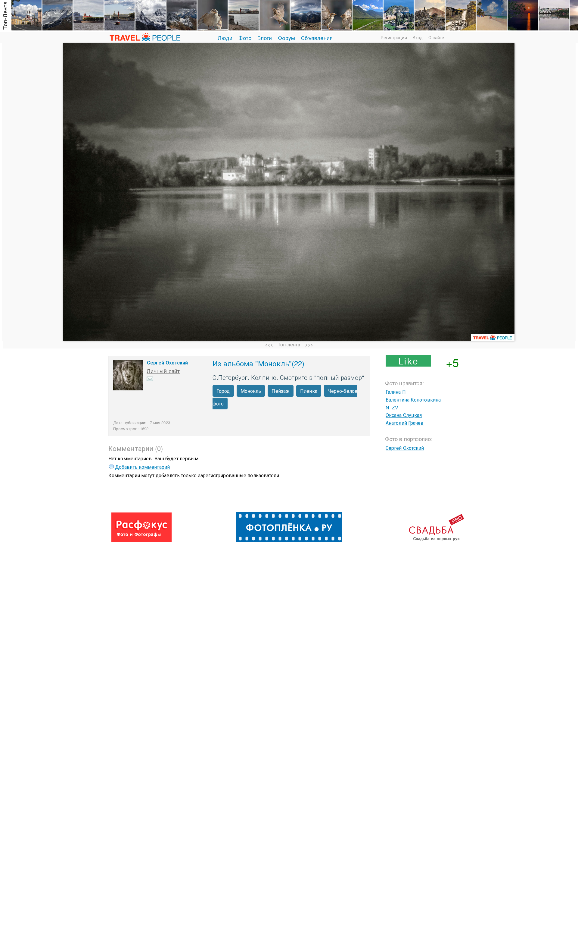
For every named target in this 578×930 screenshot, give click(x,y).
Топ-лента (289, 344)
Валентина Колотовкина (413, 399)
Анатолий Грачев (405, 422)
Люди (225, 38)
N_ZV (392, 407)
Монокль (251, 390)
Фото (244, 38)
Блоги (264, 38)
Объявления (317, 38)
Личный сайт (163, 371)
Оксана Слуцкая (404, 414)
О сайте (436, 37)
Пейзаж (281, 390)
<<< (269, 344)
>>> (309, 344)
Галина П (396, 391)
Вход (418, 37)
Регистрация (394, 37)
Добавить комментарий (142, 466)
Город (223, 390)
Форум (286, 38)
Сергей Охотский (167, 362)
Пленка (308, 390)
